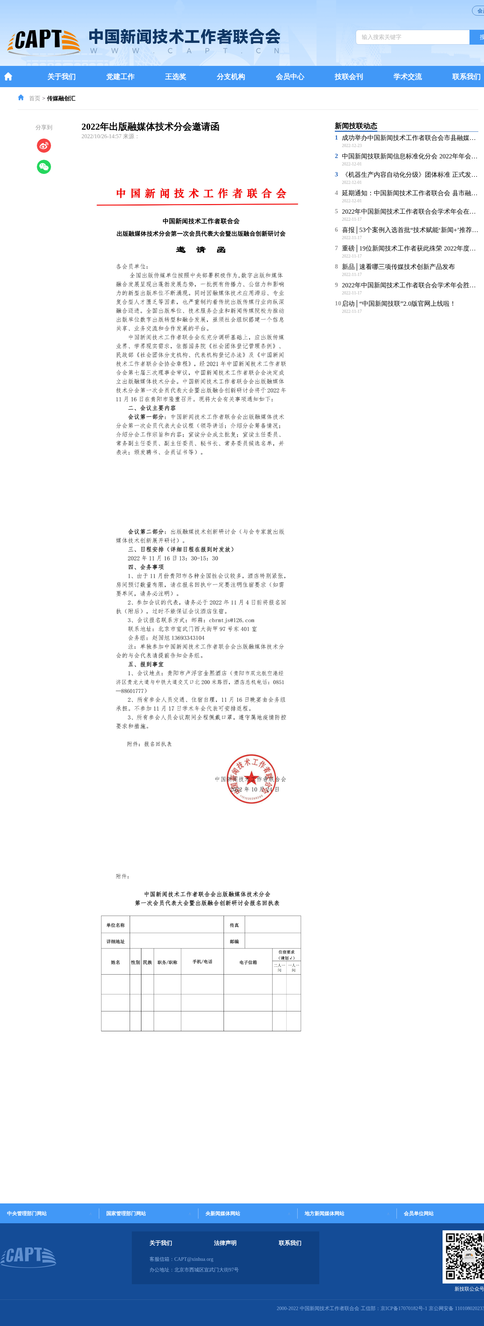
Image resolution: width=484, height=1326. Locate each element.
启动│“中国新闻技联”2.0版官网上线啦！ (399, 303)
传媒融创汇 (61, 98)
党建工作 (120, 76)
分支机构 (231, 76)
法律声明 (225, 1243)
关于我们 (61, 76)
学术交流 (408, 76)
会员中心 (290, 76)
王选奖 (175, 76)
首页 (34, 98)
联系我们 (466, 76)
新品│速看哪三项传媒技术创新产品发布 (398, 266)
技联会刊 (349, 76)
